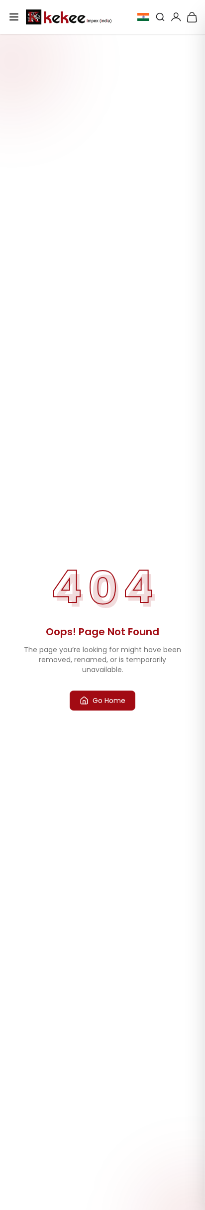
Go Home (109, 701)
